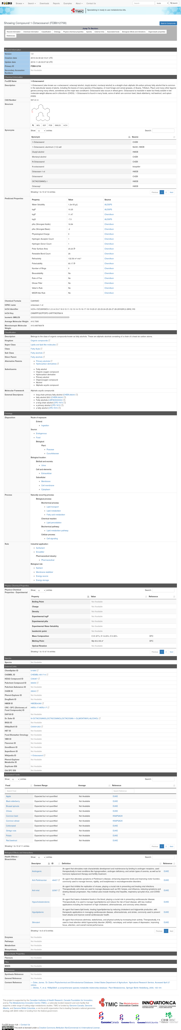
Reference (153, 596)
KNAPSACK (118, 816)
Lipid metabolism (54, 510)
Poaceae (50, 449)
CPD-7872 (58, 402)
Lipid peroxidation (54, 522)
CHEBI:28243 (69, 394)
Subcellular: (41, 477)
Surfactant (40, 548)
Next (171, 192)
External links (99, 32)
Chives (9, 811)
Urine (43, 465)
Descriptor (36, 863)
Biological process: (44, 498)
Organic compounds (39, 340)
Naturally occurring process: (42, 494)
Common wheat (12, 820)
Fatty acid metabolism (56, 514)
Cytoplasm (45, 489)
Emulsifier (40, 551)
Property (35, 596)
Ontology (57, 32)
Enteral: (39, 421)
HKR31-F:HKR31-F (39, 707)
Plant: (43, 445)
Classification (46, 32)
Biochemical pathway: (50, 526)
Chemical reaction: (49, 518)
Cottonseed (11, 825)
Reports (56, 3)
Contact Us (91, 3)
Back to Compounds (168, 23)
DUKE (115, 796)
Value (93, 596)
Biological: (40, 441)
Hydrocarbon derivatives (46, 363)
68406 (34, 682)
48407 (55, 880)
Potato (9, 835)
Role (7, 544)
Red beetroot (11, 840)
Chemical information (31, 32)
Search (31, 3)
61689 (34, 670)
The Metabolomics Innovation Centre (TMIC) (28, 1002)
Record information (14, 32)
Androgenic (37, 871)
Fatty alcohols (37, 352)
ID (52, 863)
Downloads (44, 3)
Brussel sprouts (12, 806)
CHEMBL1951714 (38, 674)
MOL (38, 125)
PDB (50, 125)
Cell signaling (52, 538)
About (78, 3)
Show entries (41, 130)
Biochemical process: (50, 502)
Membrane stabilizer (44, 572)
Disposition (10, 417)
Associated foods (113, 32)
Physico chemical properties (73, 32)
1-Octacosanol (37, 755)
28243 (34, 691)
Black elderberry (13, 801)
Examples (68, 3)
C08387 (34, 678)
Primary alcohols (43, 361)
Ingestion (45, 425)
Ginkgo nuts (11, 830)
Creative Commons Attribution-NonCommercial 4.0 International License (69, 1027)
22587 (55, 890)
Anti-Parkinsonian (39, 880)
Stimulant (36, 922)
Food (38, 437)
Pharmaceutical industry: (46, 556)
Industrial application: (39, 544)
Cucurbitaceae (53, 453)
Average (82, 785)
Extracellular (46, 473)
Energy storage (42, 580)
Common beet (12, 816)
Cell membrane (47, 485)
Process (8, 494)
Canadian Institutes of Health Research (46, 1000)
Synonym (35, 136)
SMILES (58, 125)
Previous (155, 192)
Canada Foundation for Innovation (78, 1000)
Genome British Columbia (24, 1008)
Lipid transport (53, 506)
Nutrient (39, 568)
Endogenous (41, 433)
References (11, 35)
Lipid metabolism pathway (57, 530)
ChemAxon (109, 214)
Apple (8, 796)
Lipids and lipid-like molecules (43, 344)
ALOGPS (108, 204)
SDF (44, 125)
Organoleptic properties (156, 32)
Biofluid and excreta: (44, 461)
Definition (66, 863)
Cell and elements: (44, 469)
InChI (65, 125)
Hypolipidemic (38, 912)
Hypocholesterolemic (41, 902)
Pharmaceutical (47, 560)
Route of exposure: (39, 417)
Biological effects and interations (133, 32)
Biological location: (38, 457)
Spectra (89, 32)
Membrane (45, 481)
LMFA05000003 (56, 400)
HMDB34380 (36, 703)
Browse (19, 3)
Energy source (42, 576)
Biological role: (37, 564)
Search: (148, 130)
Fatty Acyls (35, 348)
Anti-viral (35, 890)
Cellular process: (48, 534)
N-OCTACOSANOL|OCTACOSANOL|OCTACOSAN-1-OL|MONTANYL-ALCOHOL (65, 718)
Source (135, 136)
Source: (34, 429)
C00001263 (36, 726)
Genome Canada (76, 1005)
